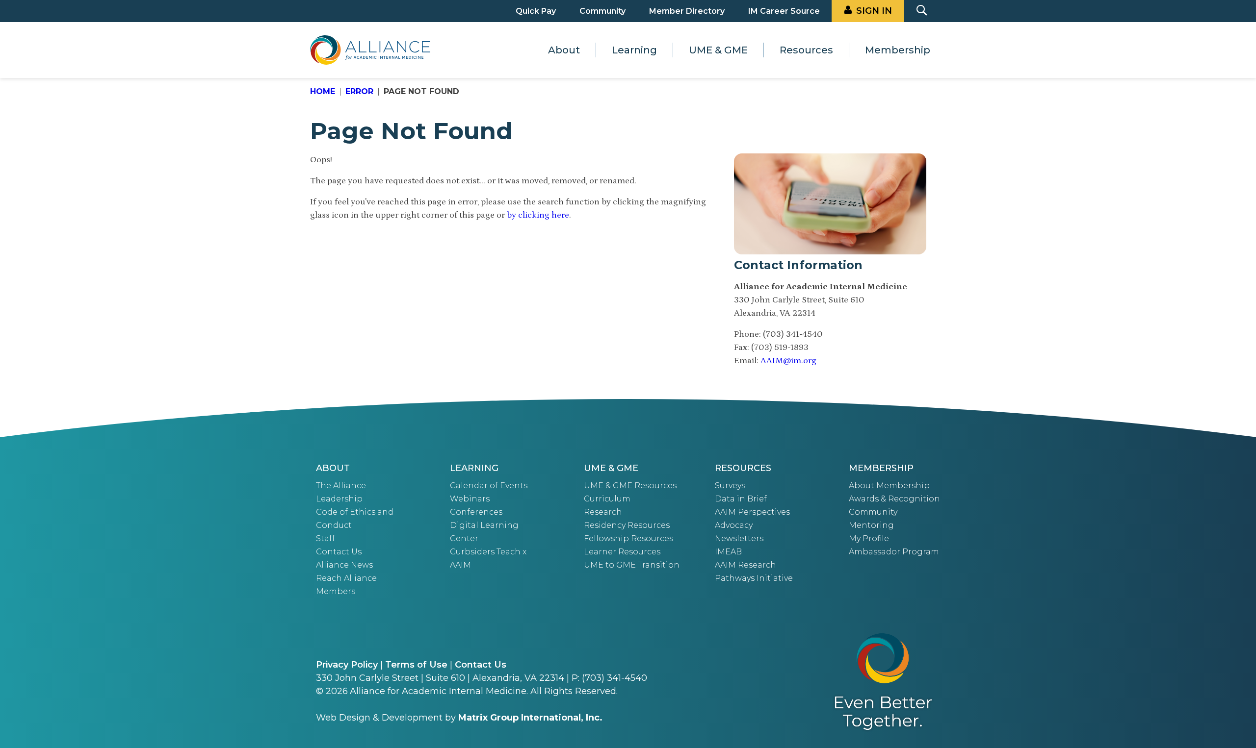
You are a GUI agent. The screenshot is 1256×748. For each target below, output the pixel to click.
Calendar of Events (488, 485)
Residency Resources (627, 525)
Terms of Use (416, 664)
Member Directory (687, 11)
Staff (325, 538)
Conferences (476, 512)
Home (322, 91)
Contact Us (339, 551)
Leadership (339, 498)
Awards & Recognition (894, 498)
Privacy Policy (347, 664)
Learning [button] (634, 50)
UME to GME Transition (632, 565)
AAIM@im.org (788, 361)
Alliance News (344, 565)
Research (603, 512)
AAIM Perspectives (752, 512)
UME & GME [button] (718, 50)
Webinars (470, 498)
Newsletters (739, 538)
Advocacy (734, 525)
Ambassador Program (894, 551)
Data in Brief (741, 498)
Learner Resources (622, 551)
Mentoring (871, 525)
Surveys (730, 485)
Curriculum (607, 498)
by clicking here (538, 215)
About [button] (564, 50)
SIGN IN (874, 10)
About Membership (889, 485)
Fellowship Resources (628, 538)
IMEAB (728, 551)
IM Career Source (784, 11)
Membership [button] (897, 50)
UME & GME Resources (630, 485)
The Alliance (341, 485)
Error (359, 91)
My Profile (869, 538)
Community (602, 11)
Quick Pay (536, 11)
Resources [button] (806, 50)
